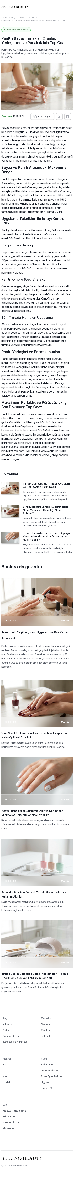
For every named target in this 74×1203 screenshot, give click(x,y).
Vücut (44, 1058)
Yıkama (7, 1024)
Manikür (32, 18)
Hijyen (45, 1082)
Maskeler (8, 1128)
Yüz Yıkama (10, 1116)
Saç (5, 1018)
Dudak (7, 1082)
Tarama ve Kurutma (15, 1041)
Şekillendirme (11, 1036)
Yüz (5, 1104)
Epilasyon (47, 1064)
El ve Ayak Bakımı (51, 1076)
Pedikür (45, 1030)
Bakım (6, 1030)
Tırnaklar (21, 18)
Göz (5, 1070)
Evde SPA (46, 1088)
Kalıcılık (46, 1036)
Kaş (5, 1076)
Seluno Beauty (8, 18)
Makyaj (7, 1058)
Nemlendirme (49, 1070)
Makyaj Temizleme (14, 1110)
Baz (5, 1064)
